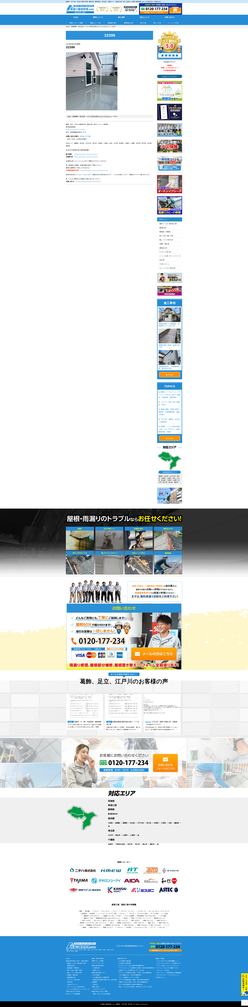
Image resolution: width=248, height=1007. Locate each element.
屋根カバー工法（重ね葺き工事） (169, 223)
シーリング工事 (173, 23)
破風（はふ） (152, 923)
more (170, 374)
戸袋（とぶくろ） (123, 920)
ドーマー (167, 925)
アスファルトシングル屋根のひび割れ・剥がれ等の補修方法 (136, 968)
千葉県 (111, 839)
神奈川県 (112, 805)
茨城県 (111, 800)
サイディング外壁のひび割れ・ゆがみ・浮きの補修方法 (135, 973)
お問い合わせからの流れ (73, 991)
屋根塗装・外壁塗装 (165, 232)
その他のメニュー (160, 977)
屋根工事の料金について (99, 973)
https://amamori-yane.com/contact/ (88, 181)
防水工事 (143, 23)
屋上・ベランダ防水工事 (166, 240)
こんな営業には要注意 (124, 961)
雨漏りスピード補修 (76, 23)
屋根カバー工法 (95, 23)
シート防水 (164, 913)
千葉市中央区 (120, 844)
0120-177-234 (85, 136)
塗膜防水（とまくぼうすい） (92, 916)
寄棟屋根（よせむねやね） (94, 925)
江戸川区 (140, 823)
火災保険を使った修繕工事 (101, 977)
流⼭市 (144, 844)
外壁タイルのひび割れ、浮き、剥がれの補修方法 (133, 982)
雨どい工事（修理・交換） (167, 235)
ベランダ (131, 913)
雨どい (112, 923)
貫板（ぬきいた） (164, 923)
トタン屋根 (163, 916)
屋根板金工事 (128, 23)
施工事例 (121, 17)
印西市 (110, 844)
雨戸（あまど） (136, 920)
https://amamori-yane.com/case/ (85, 154)
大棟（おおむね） (129, 925)
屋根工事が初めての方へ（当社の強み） (77, 961)
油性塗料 (84, 913)
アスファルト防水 (142, 913)
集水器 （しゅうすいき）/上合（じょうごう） (93, 923)
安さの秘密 (96, 975)
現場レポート (97, 970)
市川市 (137, 844)
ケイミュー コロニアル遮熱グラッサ (167, 968)
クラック (96, 911)
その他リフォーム (164, 264)
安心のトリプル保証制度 (73, 994)
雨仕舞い (87, 911)
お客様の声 (96, 968)
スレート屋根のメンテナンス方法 (129, 977)
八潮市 (132, 835)
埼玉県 (111, 830)
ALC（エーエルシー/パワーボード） (159, 911)
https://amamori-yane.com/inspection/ (94, 170)
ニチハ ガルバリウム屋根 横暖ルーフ (167, 961)
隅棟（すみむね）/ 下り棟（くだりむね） (149, 925)
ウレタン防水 (154, 913)
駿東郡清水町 (113, 814)
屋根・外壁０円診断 (98, 958)
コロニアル (162, 927)
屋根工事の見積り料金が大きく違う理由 (105, 980)
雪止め (126, 918)
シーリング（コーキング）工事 (107, 913)
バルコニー (122, 913)
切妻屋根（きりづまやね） (113, 925)
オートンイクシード (98, 963)
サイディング (142, 911)
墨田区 (176, 823)
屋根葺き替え (112, 23)
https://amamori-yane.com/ (75, 129)
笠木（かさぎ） (86, 920)
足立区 (132, 823)
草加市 (117, 835)
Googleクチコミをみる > (170, 76)
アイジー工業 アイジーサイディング (168, 965)
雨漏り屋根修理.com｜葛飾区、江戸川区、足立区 (117, 1004)
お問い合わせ (170, 17)
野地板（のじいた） (160, 918)
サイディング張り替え (166, 252)
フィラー (115, 911)
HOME (75, 17)
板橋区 (117, 823)
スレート (153, 927)
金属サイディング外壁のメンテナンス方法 (131, 970)
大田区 (110, 823)
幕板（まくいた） (148, 920)
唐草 (81, 911)
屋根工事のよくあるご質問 (99, 991)
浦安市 (152, 844)
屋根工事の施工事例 (98, 965)
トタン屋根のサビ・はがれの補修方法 (130, 975)
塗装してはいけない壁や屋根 (101, 994)
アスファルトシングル (140, 927)
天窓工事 (162, 260)
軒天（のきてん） (140, 923)
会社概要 (94, 982)
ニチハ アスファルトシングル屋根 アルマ (169, 963)
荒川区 (148, 823)
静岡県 (111, 809)
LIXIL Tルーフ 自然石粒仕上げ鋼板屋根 (169, 973)
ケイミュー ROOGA (163, 970)
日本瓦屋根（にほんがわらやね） (147, 916)
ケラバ (82, 925)
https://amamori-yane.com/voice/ (86, 157)
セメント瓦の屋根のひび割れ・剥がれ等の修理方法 (134, 980)
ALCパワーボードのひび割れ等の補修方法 (131, 965)
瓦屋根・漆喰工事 (164, 244)
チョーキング (105, 911)
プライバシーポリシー (99, 989)
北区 (170, 823)
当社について (145, 17)
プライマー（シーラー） (128, 911)
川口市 (110, 835)
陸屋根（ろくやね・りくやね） (112, 916)
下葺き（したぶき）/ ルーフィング (141, 918)
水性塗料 (92, 913)
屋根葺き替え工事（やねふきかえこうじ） (108, 918)
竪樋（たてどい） (108, 927)
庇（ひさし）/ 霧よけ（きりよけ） (104, 920)
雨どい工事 (157, 23)
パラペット (120, 927)
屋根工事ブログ (122, 958)
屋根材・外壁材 (160, 958)
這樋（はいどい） (162, 920)
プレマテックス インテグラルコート (168, 975)
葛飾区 (125, 823)
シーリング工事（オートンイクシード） (170, 256)
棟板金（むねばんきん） (124, 923)
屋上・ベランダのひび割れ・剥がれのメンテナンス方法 (135, 987)
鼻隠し (85, 927)
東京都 (111, 818)
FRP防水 (128, 927)
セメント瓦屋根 (129, 916)
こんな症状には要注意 (124, 963)
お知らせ (95, 984)
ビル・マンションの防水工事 (167, 268)
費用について (98, 17)
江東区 (163, 823)
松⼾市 (130, 844)
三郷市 (125, 835)
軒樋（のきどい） (95, 927)
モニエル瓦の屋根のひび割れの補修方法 (131, 984)
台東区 (156, 823)
